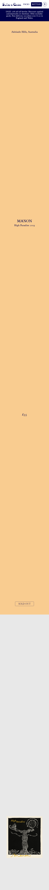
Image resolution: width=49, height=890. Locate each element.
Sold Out (24, 603)
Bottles (36, 4)
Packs (26, 4)
